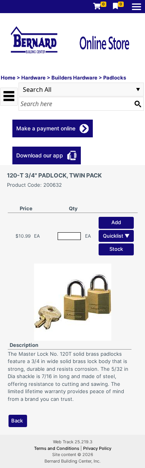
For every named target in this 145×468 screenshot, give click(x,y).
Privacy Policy (97, 448)
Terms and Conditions (57, 448)
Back (17, 420)
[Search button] (138, 104)
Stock (116, 249)
